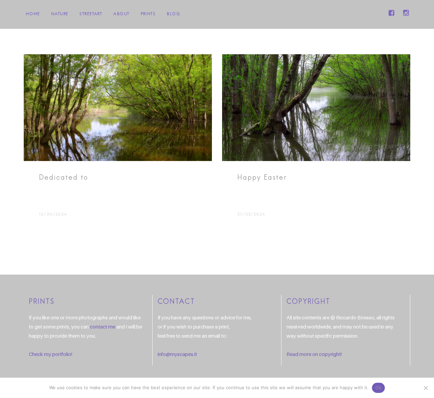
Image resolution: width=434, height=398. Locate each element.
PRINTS (148, 14)
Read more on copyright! (314, 354)
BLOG (173, 14)
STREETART (90, 14)
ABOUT (121, 14)
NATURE (59, 14)
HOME (33, 14)
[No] (425, 387)
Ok (378, 387)
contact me (102, 326)
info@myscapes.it (177, 354)
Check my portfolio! (50, 354)
